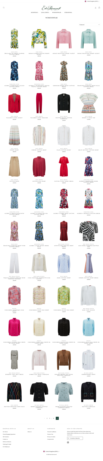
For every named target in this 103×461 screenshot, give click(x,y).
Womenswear (56, 12)
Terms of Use (50, 434)
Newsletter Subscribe (75, 438)
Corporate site (50, 439)
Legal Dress (45, 12)
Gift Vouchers (6, 436)
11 (53, 418)
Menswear (34, 12)
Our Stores (5, 431)
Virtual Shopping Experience (9, 434)
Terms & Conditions (51, 431)
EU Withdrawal (6, 446)
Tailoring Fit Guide (7, 444)
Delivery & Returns (7, 441)
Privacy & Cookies (51, 436)
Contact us (5, 439)
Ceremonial (68, 12)
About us (29, 431)
